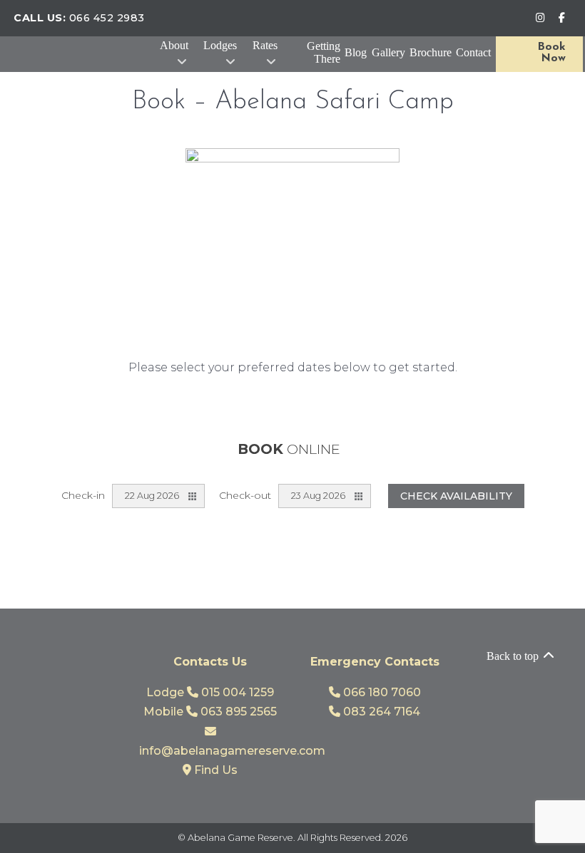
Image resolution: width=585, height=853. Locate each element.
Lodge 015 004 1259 (210, 692)
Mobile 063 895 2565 (210, 711)
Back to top (514, 656)
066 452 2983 (107, 17)
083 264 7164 (380, 711)
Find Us (214, 770)
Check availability (456, 496)
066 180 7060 (380, 692)
